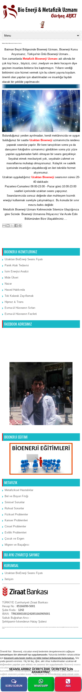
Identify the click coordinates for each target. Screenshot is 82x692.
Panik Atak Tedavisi (17, 265)
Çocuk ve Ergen (14, 538)
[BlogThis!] (8, 225)
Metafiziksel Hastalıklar (19, 490)
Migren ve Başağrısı (17, 544)
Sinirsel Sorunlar (15, 502)
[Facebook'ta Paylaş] (16, 225)
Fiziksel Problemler (16, 514)
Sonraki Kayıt (11, 242)
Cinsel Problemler (15, 526)
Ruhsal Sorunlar (14, 508)
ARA (68, 686)
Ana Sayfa (41, 242)
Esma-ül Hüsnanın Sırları (20, 307)
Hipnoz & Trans (14, 301)
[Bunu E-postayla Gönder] (4, 225)
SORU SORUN (13, 686)
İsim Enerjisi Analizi (17, 271)
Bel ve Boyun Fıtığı (16, 496)
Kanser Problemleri (16, 520)
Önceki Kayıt (71, 242)
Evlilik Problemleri (15, 532)
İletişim (19, 218)
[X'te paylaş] (12, 225)
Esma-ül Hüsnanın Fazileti (21, 313)
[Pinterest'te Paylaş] (20, 225)
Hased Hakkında (15, 289)
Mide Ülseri (11, 277)
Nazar (8, 283)
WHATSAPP (41, 686)
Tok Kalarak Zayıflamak (19, 295)
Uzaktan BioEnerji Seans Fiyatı (24, 259)
